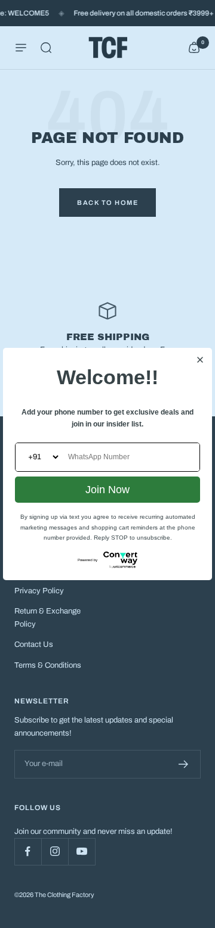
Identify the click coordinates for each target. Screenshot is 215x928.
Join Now (107, 490)
